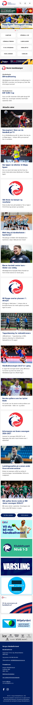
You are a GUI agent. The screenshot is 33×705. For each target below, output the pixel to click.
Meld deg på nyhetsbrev (8, 674)
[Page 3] (17, 30)
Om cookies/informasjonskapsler (11, 677)
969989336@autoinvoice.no (18, 660)
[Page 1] (15, 30)
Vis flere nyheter (8, 515)
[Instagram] (7, 689)
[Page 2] (16, 30)
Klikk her (8, 681)
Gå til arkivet (24, 515)
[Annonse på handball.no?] (16, 604)
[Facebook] (4, 689)
